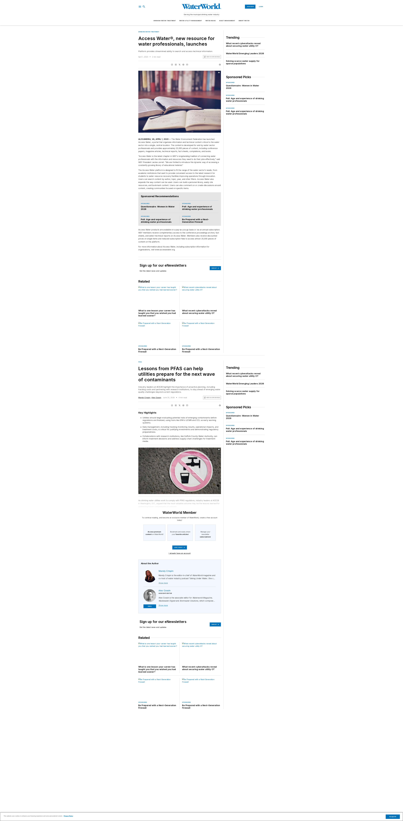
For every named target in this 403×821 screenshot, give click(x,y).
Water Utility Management (190, 20)
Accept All (392, 816)
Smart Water (244, 20)
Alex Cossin (156, 398)
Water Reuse (210, 20)
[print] (220, 65)
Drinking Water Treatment (165, 20)
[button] (139, 6)
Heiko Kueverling (201, 449)
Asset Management (227, 20)
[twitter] (180, 65)
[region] (201, 816)
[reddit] (183, 65)
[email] (187, 65)
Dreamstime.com (212, 449)
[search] (143, 6)
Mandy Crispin (144, 398)
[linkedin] (176, 65)
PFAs (140, 362)
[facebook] (172, 65)
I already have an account (180, 553)
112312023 (191, 449)
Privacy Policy (68, 816)
